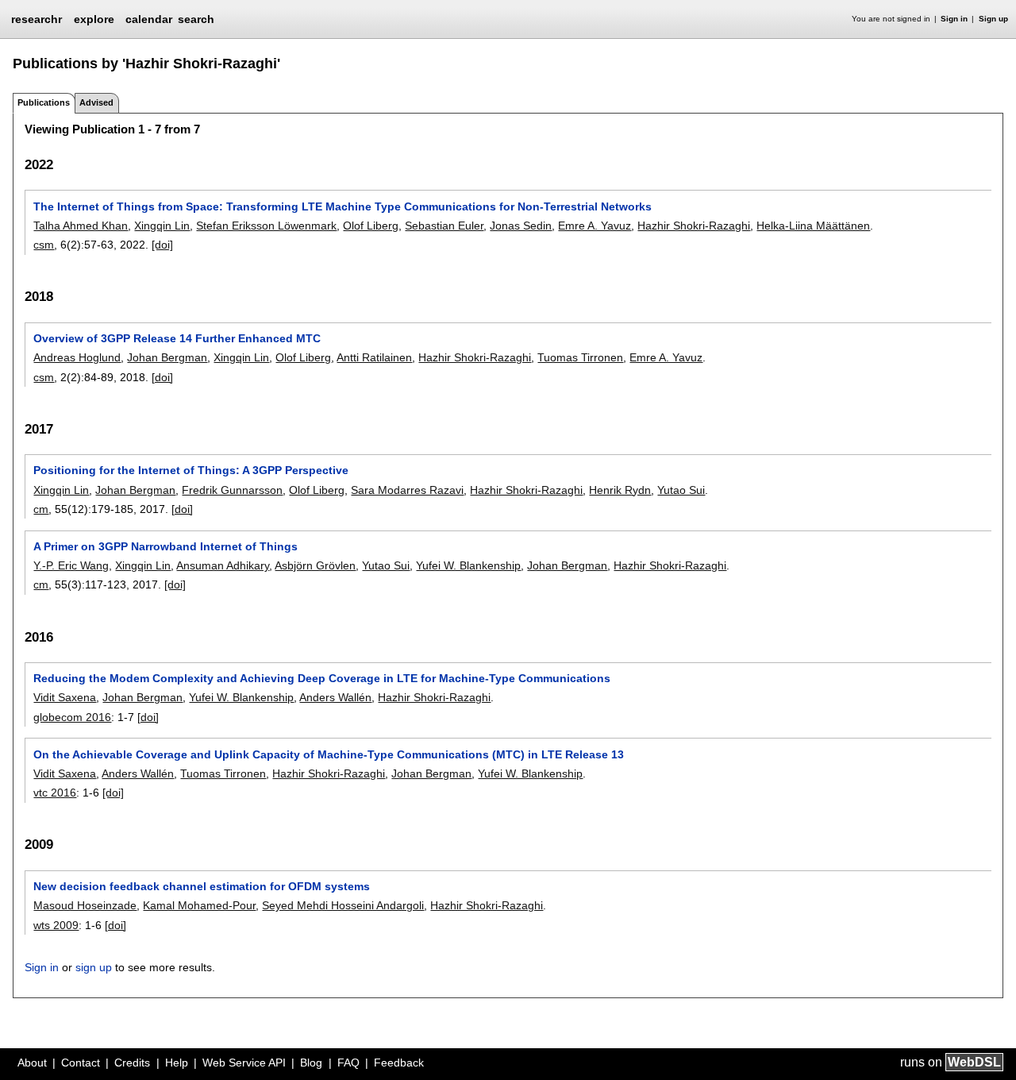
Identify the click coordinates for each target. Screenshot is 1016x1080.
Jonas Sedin (521, 225)
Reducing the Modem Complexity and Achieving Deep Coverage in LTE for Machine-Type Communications (321, 678)
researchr (36, 18)
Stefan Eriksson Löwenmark (266, 225)
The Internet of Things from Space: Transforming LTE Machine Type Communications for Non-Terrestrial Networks (342, 206)
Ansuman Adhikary (222, 565)
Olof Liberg (370, 225)
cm (40, 509)
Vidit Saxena (64, 697)
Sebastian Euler (444, 225)
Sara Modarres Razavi (407, 490)
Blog (311, 1062)
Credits (132, 1062)
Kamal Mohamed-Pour (199, 905)
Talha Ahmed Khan (80, 225)
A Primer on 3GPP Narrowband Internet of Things (165, 546)
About (32, 1062)
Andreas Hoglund (77, 357)
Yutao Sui (681, 490)
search (196, 19)
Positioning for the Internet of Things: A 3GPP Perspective (190, 470)
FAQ (348, 1062)
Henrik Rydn (620, 490)
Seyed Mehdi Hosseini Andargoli (343, 905)
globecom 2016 (72, 717)
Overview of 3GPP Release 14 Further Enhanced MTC (177, 338)
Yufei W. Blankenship (468, 565)
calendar (148, 19)
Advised (96, 102)
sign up (93, 967)
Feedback (399, 1062)
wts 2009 (56, 925)
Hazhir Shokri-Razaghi (693, 225)
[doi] (162, 244)
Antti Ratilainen (374, 357)
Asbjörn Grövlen (315, 565)
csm (43, 244)
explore (94, 19)
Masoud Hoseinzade (85, 905)
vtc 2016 (54, 792)
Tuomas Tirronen (580, 357)
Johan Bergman (167, 357)
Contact (80, 1062)
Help (176, 1062)
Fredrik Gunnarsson (232, 490)
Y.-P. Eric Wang (71, 565)
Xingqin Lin (162, 225)
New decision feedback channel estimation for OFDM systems (201, 886)
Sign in (954, 18)
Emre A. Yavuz (594, 225)
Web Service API (244, 1062)
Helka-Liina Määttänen (813, 225)
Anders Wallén (335, 697)
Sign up (993, 18)
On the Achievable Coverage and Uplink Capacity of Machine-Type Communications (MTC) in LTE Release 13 (328, 754)
